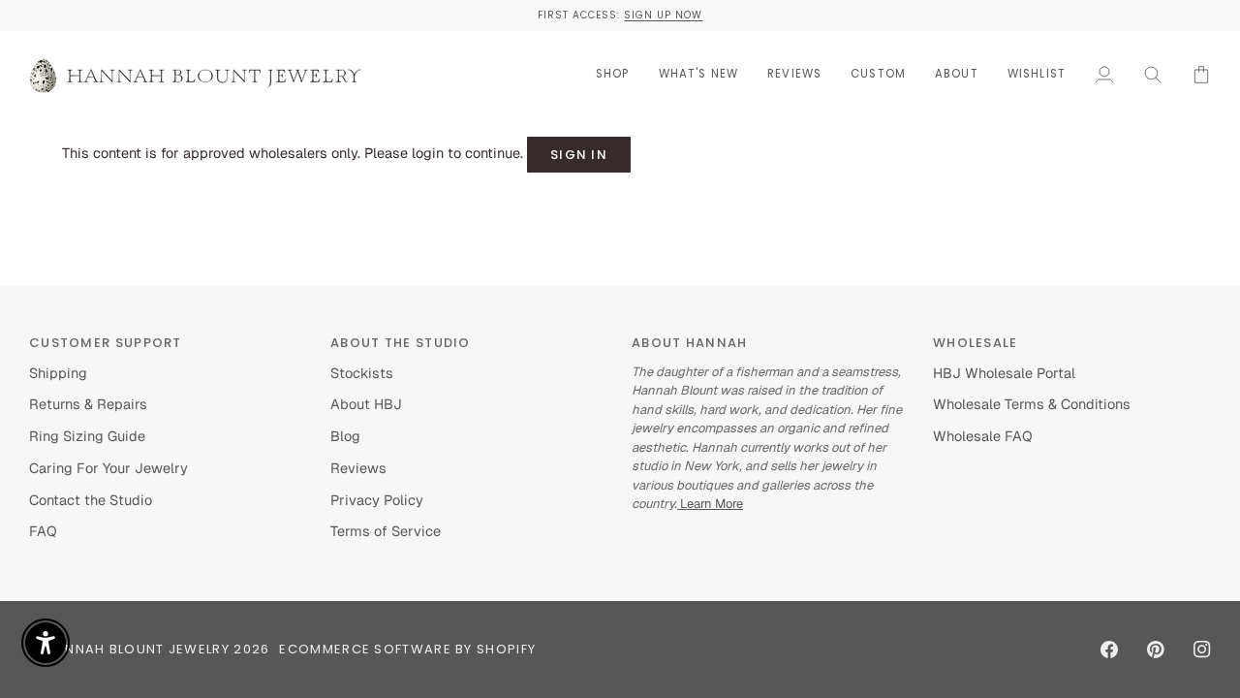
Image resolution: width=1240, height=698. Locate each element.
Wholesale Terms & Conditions (1032, 404)
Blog (345, 436)
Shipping (58, 373)
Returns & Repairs (88, 404)
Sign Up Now (663, 15)
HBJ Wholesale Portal (1004, 373)
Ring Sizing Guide (87, 436)
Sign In (578, 154)
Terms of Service (385, 531)
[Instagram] (1202, 649)
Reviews (358, 468)
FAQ (43, 531)
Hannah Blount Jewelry (138, 649)
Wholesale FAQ (983, 436)
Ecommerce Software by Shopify (407, 649)
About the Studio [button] (400, 342)
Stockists (361, 373)
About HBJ (366, 404)
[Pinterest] (1155, 649)
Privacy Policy (376, 500)
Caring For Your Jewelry (108, 468)
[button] (612, 74)
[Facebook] (1109, 649)
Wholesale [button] (975, 342)
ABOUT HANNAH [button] (690, 342)
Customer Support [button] (105, 342)
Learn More (710, 503)
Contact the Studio (90, 500)
